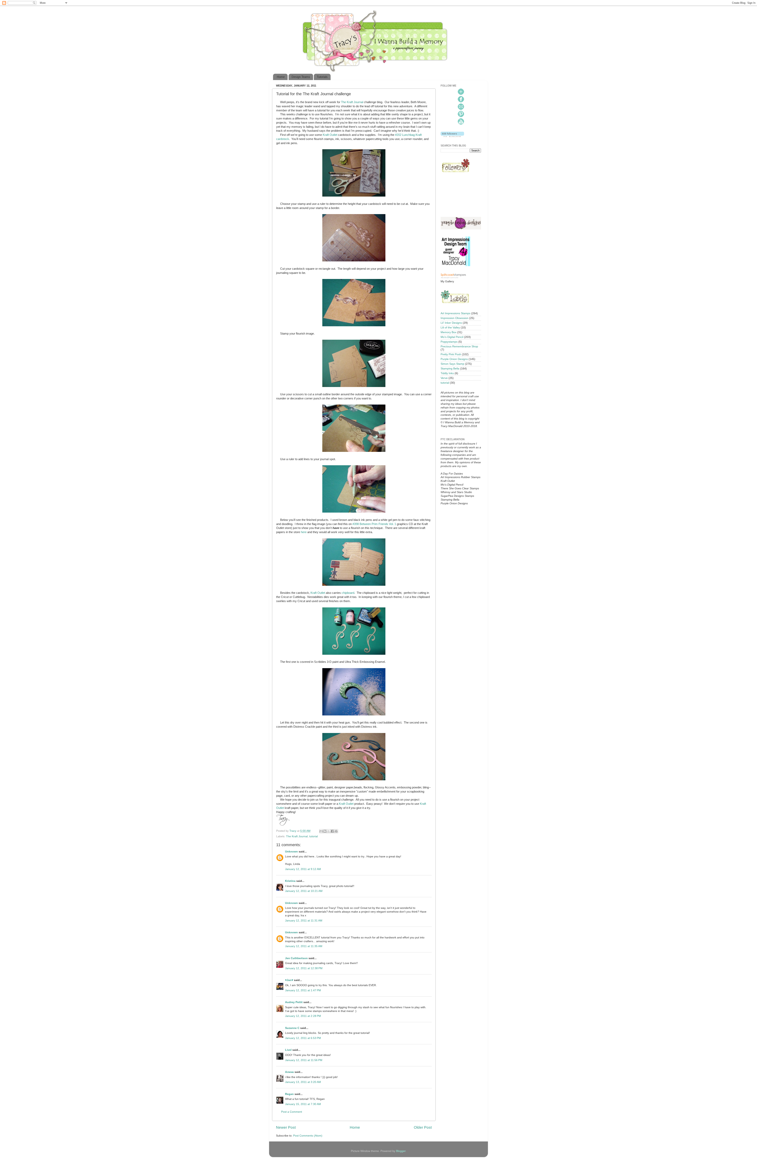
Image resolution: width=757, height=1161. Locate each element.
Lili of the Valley (450, 327)
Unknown (291, 851)
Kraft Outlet (330, 134)
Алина (289, 1072)
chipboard (348, 592)
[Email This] (321, 831)
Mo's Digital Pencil (452, 337)
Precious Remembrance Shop (459, 346)
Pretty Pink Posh (451, 354)
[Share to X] (329, 831)
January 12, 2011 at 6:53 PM (303, 1038)
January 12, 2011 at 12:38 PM (304, 968)
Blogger (401, 1151)
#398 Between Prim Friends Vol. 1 (374, 524)
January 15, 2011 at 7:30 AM (303, 1104)
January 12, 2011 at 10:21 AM (304, 891)
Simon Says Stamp (452, 363)
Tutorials (322, 76)
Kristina (290, 880)
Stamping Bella (450, 368)
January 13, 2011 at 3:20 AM (303, 1082)
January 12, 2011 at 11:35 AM (303, 946)
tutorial (313, 836)
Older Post (423, 1127)
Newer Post (286, 1127)
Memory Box (448, 332)
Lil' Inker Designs (451, 322)
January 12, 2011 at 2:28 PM (303, 1016)
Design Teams (301, 76)
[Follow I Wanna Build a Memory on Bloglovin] (452, 136)
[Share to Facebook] (332, 831)
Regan (289, 1094)
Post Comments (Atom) (307, 1135)
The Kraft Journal (352, 102)
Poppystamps (449, 341)
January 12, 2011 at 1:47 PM (303, 990)
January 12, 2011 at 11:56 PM (303, 1060)
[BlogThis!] (325, 831)
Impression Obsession (454, 318)
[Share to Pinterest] (336, 831)
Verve (444, 378)
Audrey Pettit (294, 1002)
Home (281, 76)
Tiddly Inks (447, 373)
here (304, 532)
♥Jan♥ (289, 980)
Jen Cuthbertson (296, 958)
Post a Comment (291, 1111)
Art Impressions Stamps (455, 313)
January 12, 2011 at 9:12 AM (303, 869)
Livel (288, 1049)
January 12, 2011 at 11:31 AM (303, 920)
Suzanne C (292, 1028)
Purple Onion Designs (454, 359)
